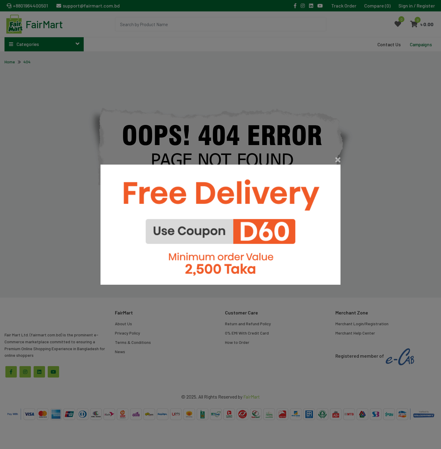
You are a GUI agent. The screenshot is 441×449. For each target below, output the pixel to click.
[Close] (337, 159)
